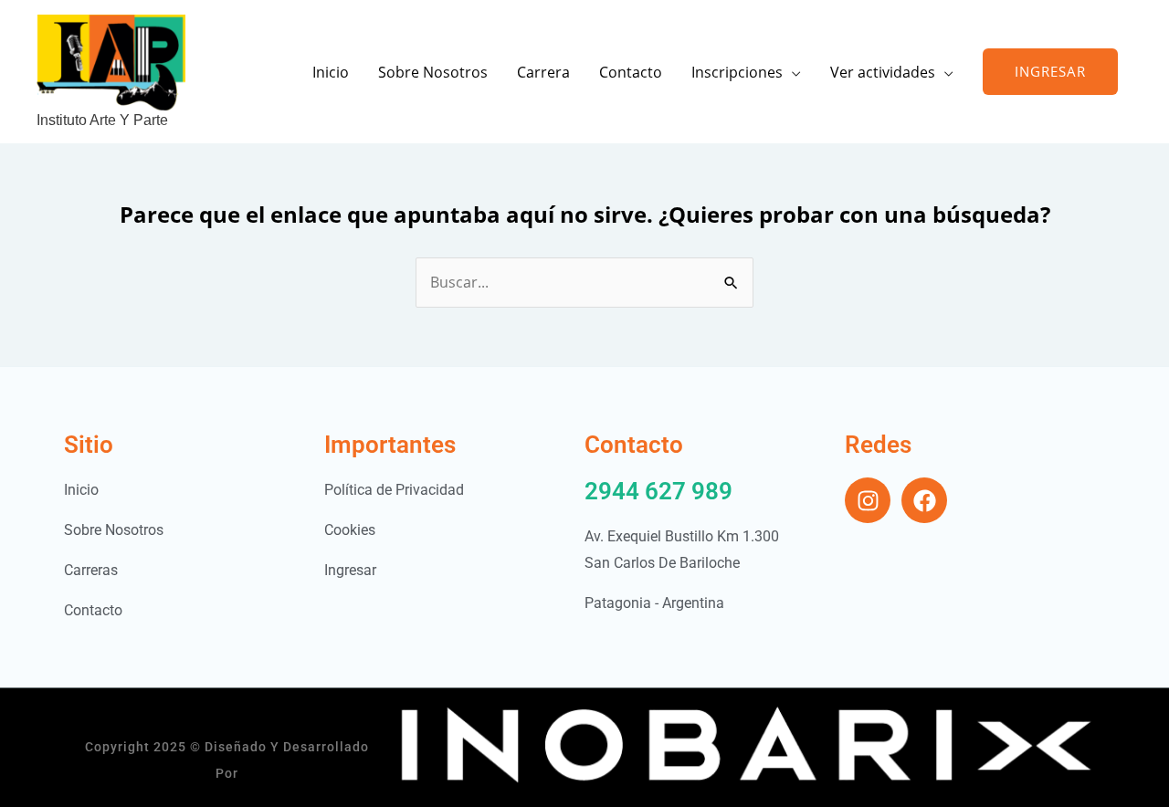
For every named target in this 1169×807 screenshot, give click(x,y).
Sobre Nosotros (433, 72)
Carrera (543, 72)
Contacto (630, 72)
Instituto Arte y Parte (102, 120)
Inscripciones (737, 72)
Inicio (330, 72)
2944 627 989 (658, 491)
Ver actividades (882, 72)
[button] (1050, 71)
